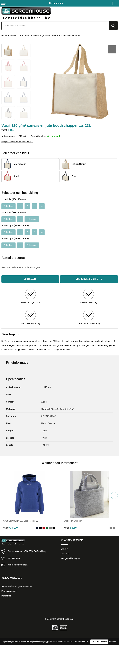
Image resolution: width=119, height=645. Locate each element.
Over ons (65, 553)
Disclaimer (6, 596)
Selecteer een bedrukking (19, 193)
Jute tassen (24, 35)
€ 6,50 (70, 527)
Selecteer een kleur (15, 153)
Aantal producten (13, 258)
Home (4, 35)
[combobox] (55, 25)
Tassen (13, 35)
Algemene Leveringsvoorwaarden (16, 586)
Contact (64, 549)
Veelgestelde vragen (70, 558)
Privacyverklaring (9, 591)
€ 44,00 (10, 527)
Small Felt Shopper (73, 521)
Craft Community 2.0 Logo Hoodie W (20, 521)
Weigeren (112, 642)
